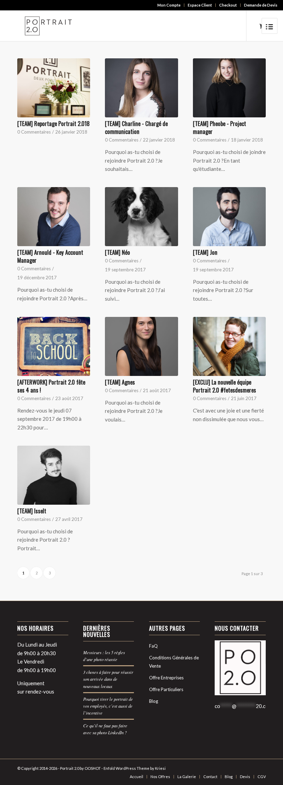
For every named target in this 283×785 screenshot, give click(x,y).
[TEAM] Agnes (120, 382)
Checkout (228, 5)
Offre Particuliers (166, 689)
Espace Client (200, 5)
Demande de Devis (260, 5)
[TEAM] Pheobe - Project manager (219, 127)
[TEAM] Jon (205, 252)
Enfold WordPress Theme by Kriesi (135, 768)
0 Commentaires (34, 132)
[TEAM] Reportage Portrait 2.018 (53, 123)
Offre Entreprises (166, 677)
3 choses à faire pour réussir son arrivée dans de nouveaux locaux (108, 679)
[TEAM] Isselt (31, 510)
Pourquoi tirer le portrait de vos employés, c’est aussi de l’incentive (108, 706)
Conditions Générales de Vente (174, 662)
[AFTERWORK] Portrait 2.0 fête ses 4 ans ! (51, 386)
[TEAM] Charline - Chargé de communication (136, 127)
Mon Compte (168, 5)
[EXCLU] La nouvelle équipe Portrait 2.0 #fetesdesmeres (224, 386)
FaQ (153, 646)
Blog (153, 701)
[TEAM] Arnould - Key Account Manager (50, 256)
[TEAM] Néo (117, 252)
